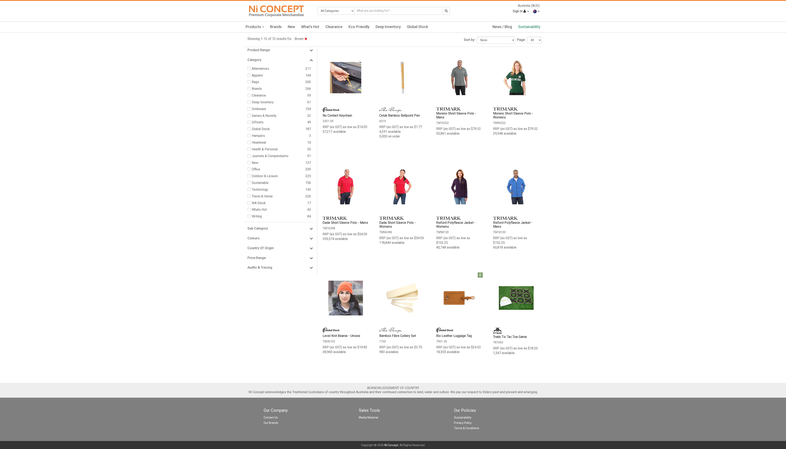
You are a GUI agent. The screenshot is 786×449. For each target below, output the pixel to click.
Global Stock (417, 27)
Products (254, 27)
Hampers (258, 136)
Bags (255, 82)
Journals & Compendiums (270, 156)
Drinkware (259, 109)
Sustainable (260, 183)
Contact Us (271, 417)
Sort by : (470, 40)
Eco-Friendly (359, 27)
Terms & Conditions (466, 428)
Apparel (257, 75)
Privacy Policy (463, 422)
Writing (257, 216)
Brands (276, 27)
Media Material (368, 417)
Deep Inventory (388, 27)
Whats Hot (259, 210)
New (291, 27)
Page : (521, 40)
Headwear (259, 142)
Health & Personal (265, 149)
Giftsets (257, 122)
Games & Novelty (264, 116)
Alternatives (260, 69)
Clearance (333, 27)
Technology (260, 189)
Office (256, 169)
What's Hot (310, 27)
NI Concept (391, 445)
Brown (299, 39)
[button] (536, 11)
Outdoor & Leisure (265, 176)
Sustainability (529, 27)
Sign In (518, 11)
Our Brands (271, 422)
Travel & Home (262, 196)
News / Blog (502, 27)
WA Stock (259, 203)
